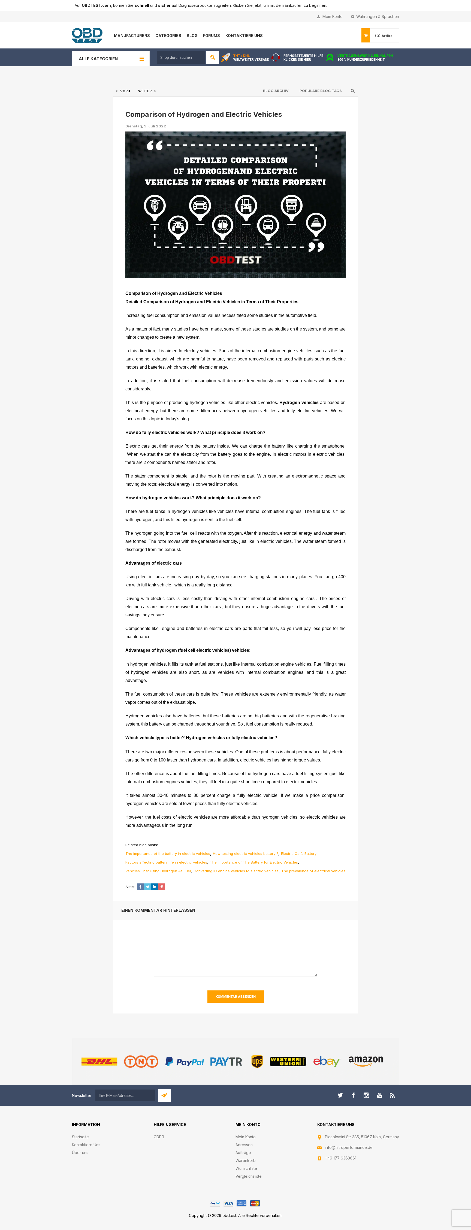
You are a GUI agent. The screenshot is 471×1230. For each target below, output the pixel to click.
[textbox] (181, 57)
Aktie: (130, 887)
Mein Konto (332, 16)
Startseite (80, 1136)
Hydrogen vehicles (299, 402)
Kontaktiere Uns (86, 1144)
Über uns (80, 1152)
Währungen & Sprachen (377, 16)
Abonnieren (164, 1095)
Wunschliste (246, 1168)
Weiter (145, 91)
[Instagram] (366, 1095)
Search (352, 90)
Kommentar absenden (236, 997)
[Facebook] (353, 1095)
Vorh (125, 91)
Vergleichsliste (248, 1176)
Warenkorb (245, 1160)
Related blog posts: (141, 845)
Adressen (244, 1144)
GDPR (159, 1136)
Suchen (212, 57)
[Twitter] (340, 1095)
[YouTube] (379, 1095)
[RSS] (392, 1095)
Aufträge (243, 1152)
